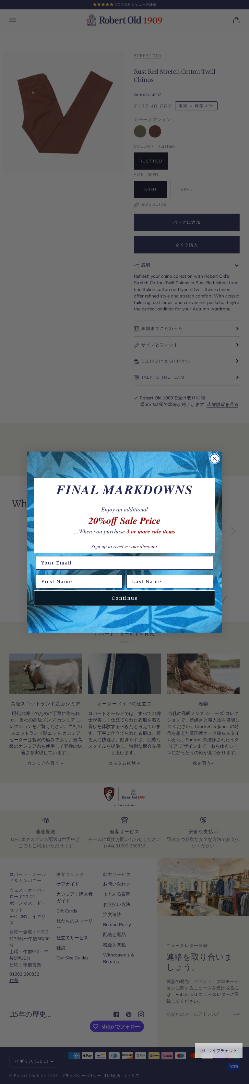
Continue (125, 598)
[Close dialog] (214, 458)
